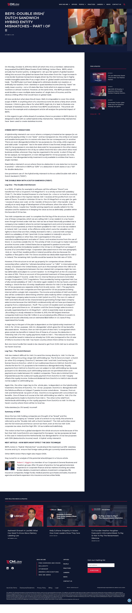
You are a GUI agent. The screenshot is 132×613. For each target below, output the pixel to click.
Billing (50, 588)
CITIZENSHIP (43, 569)
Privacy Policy (41, 588)
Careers (100, 4)
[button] (124, 4)
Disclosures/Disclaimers (27, 588)
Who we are (63, 4)
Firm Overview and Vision (50, 563)
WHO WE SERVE (45, 575)
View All (93, 114)
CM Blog (110, 73)
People (81, 4)
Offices (74, 4)
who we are (41, 559)
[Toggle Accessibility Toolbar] (129, 600)
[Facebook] (12, 568)
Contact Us (116, 4)
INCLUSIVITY (43, 566)
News (108, 4)
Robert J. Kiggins (24, 462)
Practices (91, 4)
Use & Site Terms (11, 588)
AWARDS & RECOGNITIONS (49, 572)
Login (57, 588)
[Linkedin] (7, 568)
